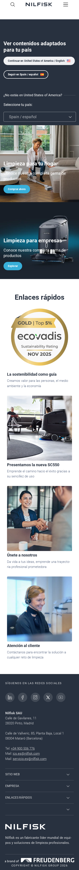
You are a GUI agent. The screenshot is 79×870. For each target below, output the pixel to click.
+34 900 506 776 (23, 748)
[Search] (13, 5)
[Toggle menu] (65, 4)
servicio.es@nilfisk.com (30, 759)
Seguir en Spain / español (23, 74)
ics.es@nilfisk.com (26, 754)
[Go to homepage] (39, 4)
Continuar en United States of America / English (36, 60)
